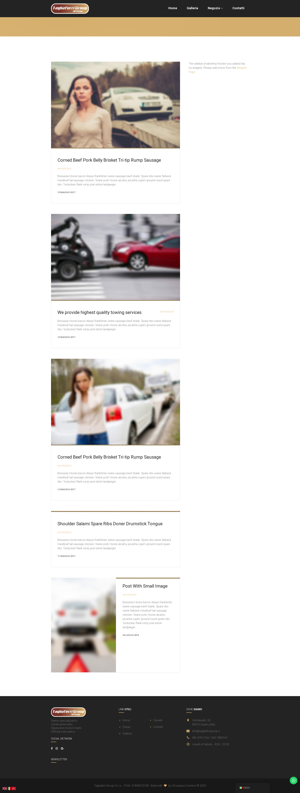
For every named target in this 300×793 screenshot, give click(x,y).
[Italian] (9, 788)
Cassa (126, 727)
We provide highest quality (99, 312)
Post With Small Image (145, 586)
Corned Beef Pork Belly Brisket (109, 457)
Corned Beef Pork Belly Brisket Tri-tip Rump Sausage (109, 160)
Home (172, 8)
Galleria (192, 8)
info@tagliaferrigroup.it (206, 731)
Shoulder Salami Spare (109, 523)
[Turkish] (14, 788)
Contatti (238, 8)
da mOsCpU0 (64, 168)
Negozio (214, 8)
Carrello (158, 720)
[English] (5, 788)
